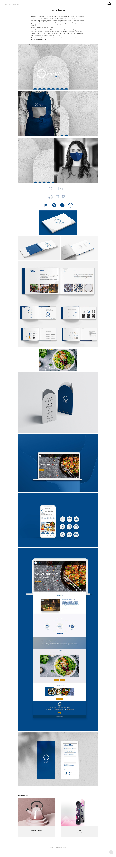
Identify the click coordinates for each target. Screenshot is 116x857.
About (10, 4)
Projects (5, 4)
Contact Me (16, 4)
